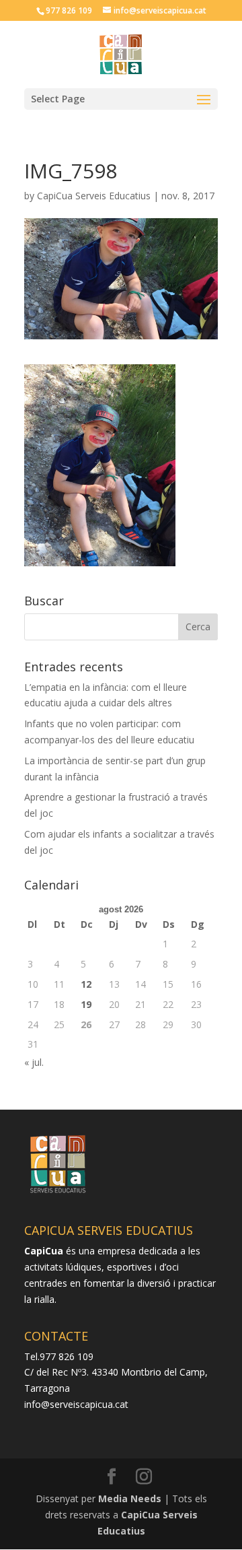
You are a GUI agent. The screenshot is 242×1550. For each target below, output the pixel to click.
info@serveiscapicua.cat (76, 1404)
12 (86, 984)
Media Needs (129, 1498)
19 (86, 1004)
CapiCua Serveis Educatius (94, 195)
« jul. (34, 1062)
